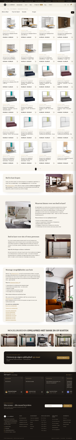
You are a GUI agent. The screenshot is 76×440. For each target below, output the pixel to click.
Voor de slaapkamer (56, 429)
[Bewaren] (18, 17)
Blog (45, 4)
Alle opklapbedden (22, 418)
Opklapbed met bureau (23, 424)
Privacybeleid (63, 438)
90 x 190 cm (43, 418)
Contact (50, 4)
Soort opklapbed (13, 8)
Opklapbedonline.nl (10, 185)
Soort (26, 4)
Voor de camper (55, 419)
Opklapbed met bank (23, 422)
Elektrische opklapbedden (11, 320)
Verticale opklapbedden (10, 312)
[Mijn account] (68, 5)
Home (5, 8)
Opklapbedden (19, 4)
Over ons (65, 418)
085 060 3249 (69, 1)
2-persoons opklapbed (34, 420)
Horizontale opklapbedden (11, 310)
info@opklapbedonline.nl (9, 430)
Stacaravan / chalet (55, 425)
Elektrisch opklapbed (23, 426)
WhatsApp (7, 428)
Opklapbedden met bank (11, 317)
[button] (72, 12)
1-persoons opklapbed (34, 418)
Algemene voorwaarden (55, 438)
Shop (8, 8)
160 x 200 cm (43, 428)
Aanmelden (68, 405)
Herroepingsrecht (69, 438)
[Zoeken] (65, 5)
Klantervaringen (66, 424)
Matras (31, 428)
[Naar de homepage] (10, 416)
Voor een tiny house (55, 421)
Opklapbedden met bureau (11, 315)
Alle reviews (69, 374)
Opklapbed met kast (23, 420)
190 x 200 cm (43, 430)
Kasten (31, 422)
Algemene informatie (67, 420)
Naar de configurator (63, 357)
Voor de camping (55, 423)
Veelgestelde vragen (67, 422)
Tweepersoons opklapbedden (12, 308)
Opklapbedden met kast (10, 314)
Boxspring (32, 426)
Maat (31, 4)
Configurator (38, 4)
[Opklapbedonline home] (9, 5)
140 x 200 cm (43, 424)
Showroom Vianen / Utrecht (10, 431)
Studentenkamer (55, 427)
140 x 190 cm (43, 422)
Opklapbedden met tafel (10, 318)
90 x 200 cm (43, 420)
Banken (31, 424)
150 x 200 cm (43, 426)
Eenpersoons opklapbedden (11, 305)
